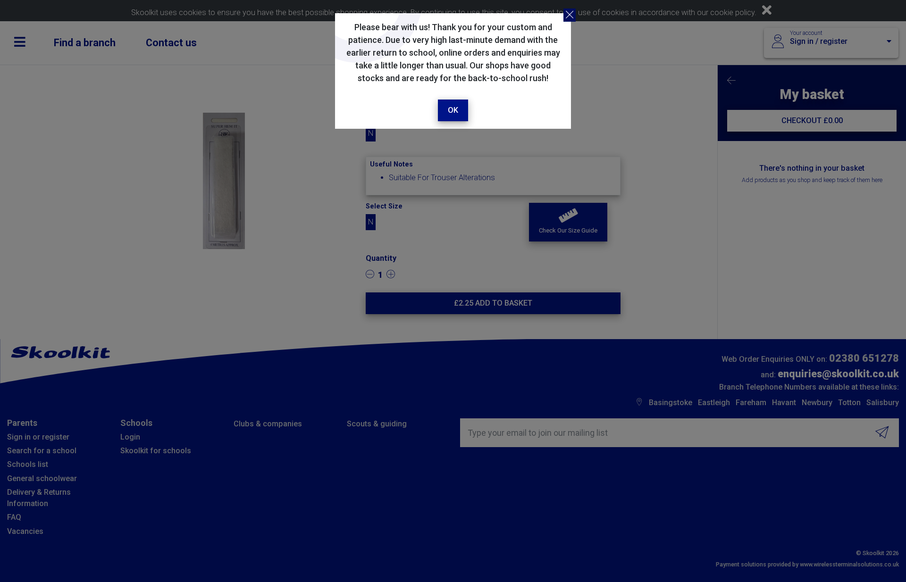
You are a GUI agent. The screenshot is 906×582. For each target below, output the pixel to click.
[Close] (569, 15)
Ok (453, 110)
